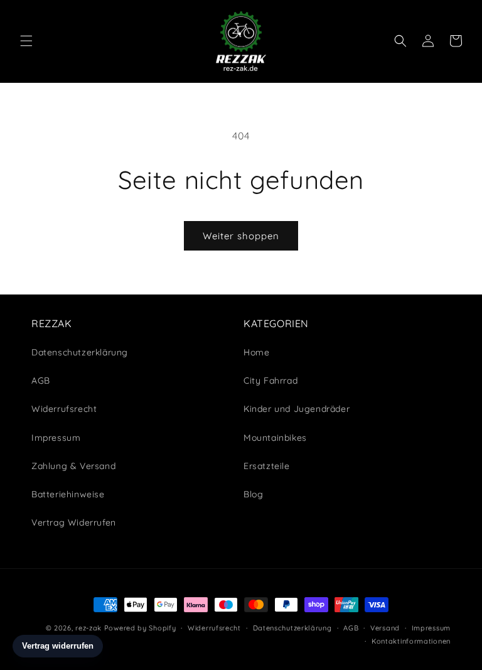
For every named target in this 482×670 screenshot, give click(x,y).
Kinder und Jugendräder (297, 408)
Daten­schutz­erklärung (79, 352)
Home (256, 352)
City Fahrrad (270, 380)
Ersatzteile (267, 466)
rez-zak (88, 628)
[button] (26, 41)
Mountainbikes (275, 437)
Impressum (55, 437)
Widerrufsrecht (214, 628)
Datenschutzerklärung (292, 628)
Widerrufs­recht (64, 408)
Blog (253, 494)
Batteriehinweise (68, 494)
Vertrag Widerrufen (73, 522)
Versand (385, 628)
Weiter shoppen (241, 236)
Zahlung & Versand (73, 466)
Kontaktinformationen (411, 641)
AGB (40, 380)
